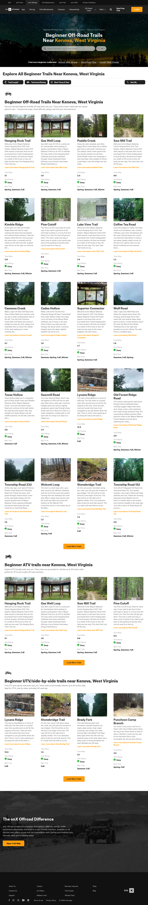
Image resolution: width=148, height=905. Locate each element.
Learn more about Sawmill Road (56, 410)
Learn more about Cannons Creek (19, 322)
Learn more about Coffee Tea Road (128, 236)
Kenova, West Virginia (68, 62)
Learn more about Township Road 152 (128, 498)
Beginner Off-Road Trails (53, 30)
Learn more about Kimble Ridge (19, 236)
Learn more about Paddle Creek (92, 153)
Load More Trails (74, 546)
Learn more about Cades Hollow (56, 322)
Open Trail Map (13, 843)
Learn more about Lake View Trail (92, 236)
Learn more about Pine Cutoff (56, 236)
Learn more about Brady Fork (92, 732)
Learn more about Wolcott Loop (56, 498)
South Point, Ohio (88, 62)
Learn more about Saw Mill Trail (128, 153)
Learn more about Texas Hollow (19, 410)
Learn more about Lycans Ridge (92, 410)
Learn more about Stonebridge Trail (92, 498)
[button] (13, 82)
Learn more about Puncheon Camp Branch (128, 732)
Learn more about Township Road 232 (19, 498)
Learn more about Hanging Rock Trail (19, 153)
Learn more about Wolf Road (128, 322)
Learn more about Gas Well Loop (56, 153)
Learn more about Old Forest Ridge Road (128, 410)
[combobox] (70, 48)
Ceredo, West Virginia (109, 62)
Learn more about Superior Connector (92, 322)
